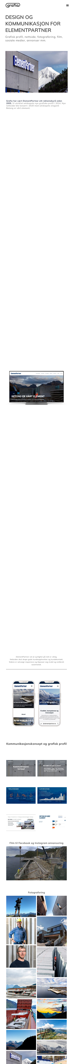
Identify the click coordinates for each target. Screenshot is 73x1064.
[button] (67, 5)
